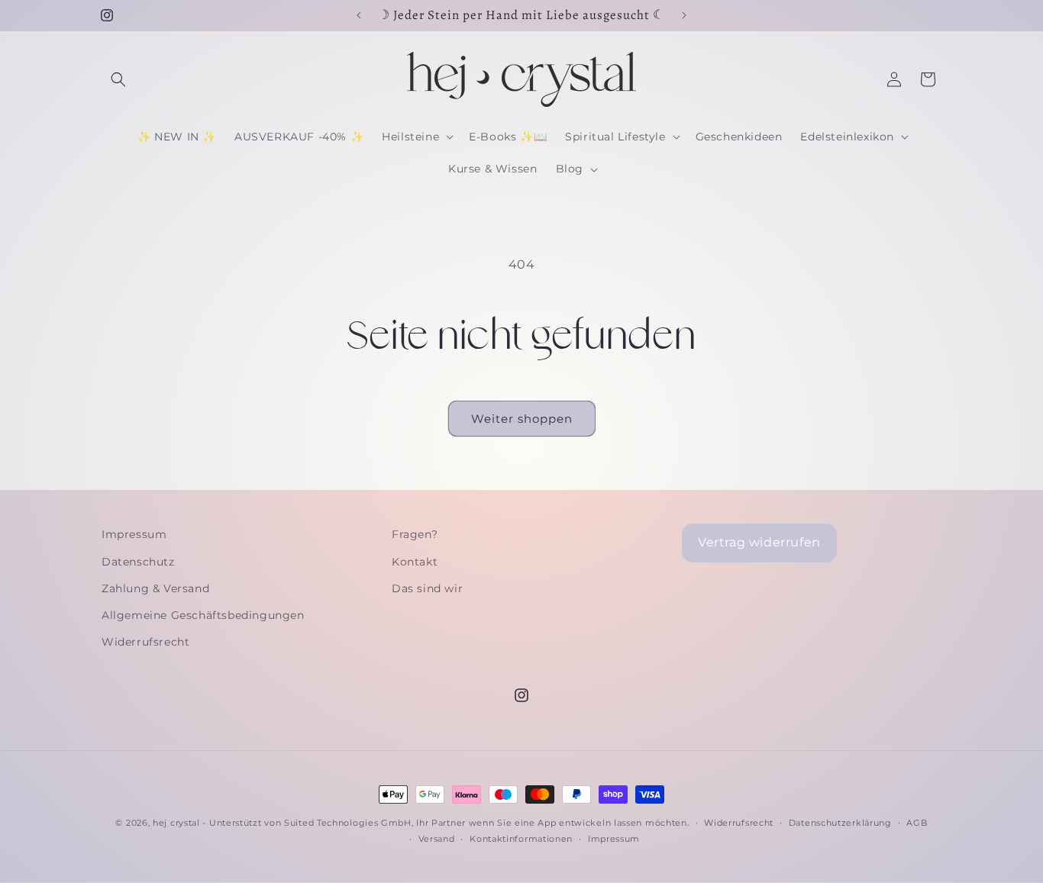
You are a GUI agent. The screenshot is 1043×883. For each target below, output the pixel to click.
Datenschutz (138, 562)
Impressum (134, 534)
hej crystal (176, 822)
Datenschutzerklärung (840, 822)
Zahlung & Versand (155, 588)
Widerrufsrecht (145, 642)
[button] (118, 79)
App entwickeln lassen (590, 822)
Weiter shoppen (522, 418)
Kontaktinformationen (521, 838)
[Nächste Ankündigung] (684, 15)
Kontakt (415, 562)
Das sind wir (427, 588)
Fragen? (415, 534)
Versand (436, 838)
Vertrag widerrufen (759, 542)
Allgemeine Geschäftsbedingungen (203, 615)
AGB (916, 822)
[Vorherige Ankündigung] (359, 15)
